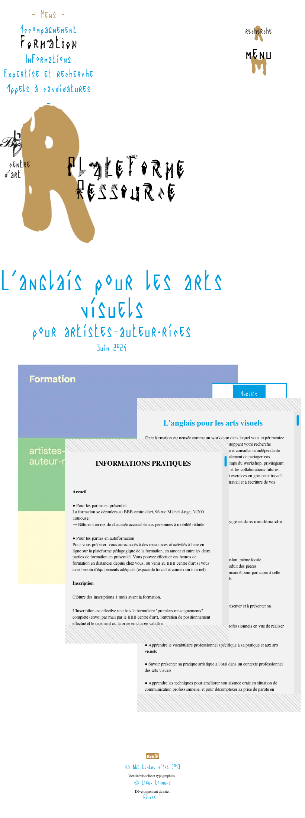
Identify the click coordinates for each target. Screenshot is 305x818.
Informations (48, 59)
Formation (48, 44)
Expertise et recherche (48, 73)
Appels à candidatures (48, 88)
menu (258, 53)
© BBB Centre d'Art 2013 (152, 767)
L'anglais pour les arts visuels (213, 422)
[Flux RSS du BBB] (152, 757)
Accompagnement (48, 29)
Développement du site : (152, 795)
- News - (48, 14)
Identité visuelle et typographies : (152, 779)
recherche (258, 31)
